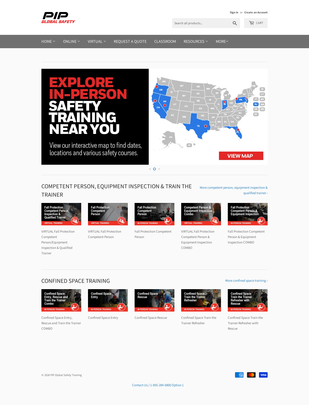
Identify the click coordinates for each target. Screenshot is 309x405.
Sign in (234, 12)
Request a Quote (130, 41)
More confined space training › (246, 280)
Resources (194, 41)
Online (70, 41)
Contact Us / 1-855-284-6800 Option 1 (158, 385)
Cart (259, 23)
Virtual (95, 41)
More (221, 41)
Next (258, 117)
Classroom (165, 41)
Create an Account (256, 12)
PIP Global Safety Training (66, 375)
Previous (51, 117)
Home (47, 41)
